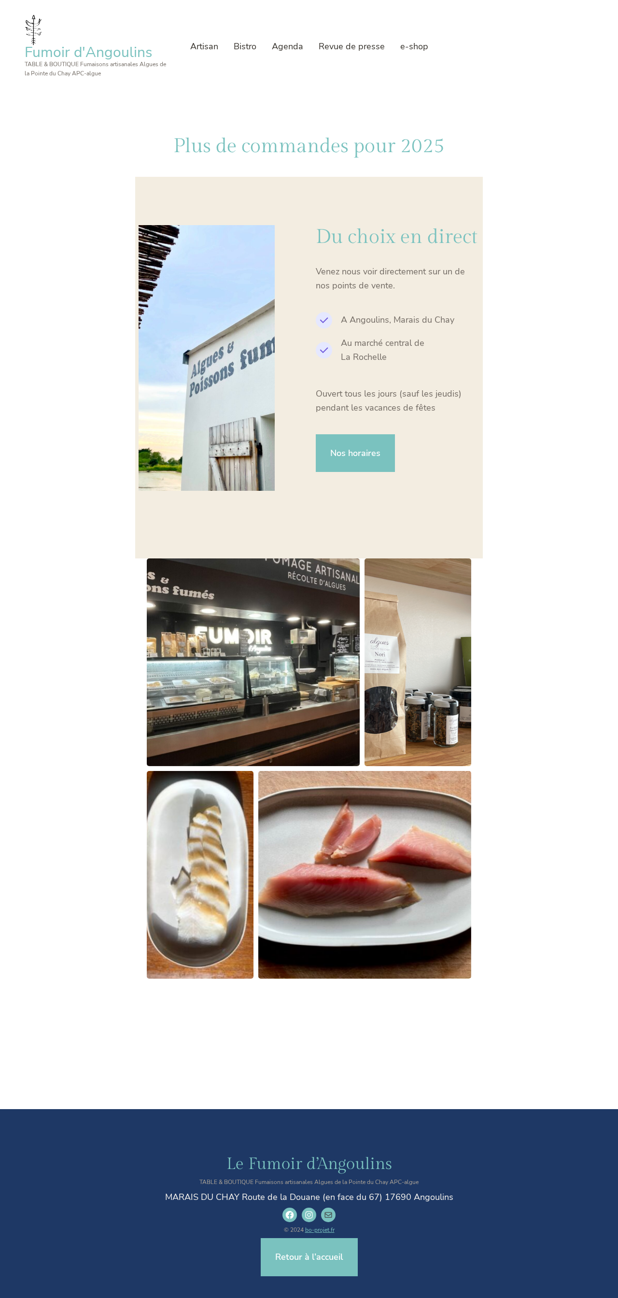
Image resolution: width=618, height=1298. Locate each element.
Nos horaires (355, 453)
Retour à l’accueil (309, 1257)
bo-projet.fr (320, 1230)
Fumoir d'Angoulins (88, 52)
